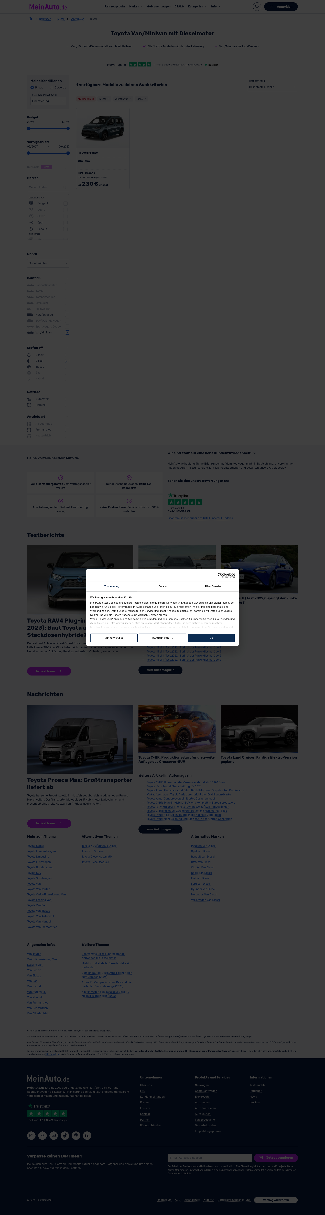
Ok (211, 637)
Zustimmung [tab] (111, 586)
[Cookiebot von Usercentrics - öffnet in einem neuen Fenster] (220, 575)
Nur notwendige (113, 637)
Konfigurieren (160, 637)
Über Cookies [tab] (213, 586)
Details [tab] (162, 586)
